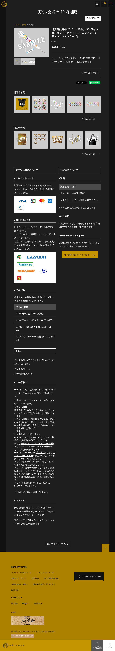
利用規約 (35, 578)
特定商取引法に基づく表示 (44, 584)
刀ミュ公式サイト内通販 (97, 647)
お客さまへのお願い (19, 584)
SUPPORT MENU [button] (19, 567)
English (25, 603)
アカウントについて (45, 573)
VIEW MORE (88, 119)
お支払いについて (18, 578)
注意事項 (40, 452)
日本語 (14, 603)
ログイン (109, 647)
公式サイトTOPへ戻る (57, 543)
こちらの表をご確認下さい (85, 200)
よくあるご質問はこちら (91, 577)
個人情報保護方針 (51, 578)
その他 (53, 41)
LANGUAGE (94, 18)
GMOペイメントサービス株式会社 (37, 443)
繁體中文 (38, 603)
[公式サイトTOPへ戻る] (105, 548)
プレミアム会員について (21, 573)
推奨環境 (15, 590)
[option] (31, 42)
